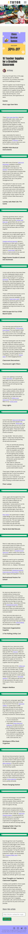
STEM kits (15, 140)
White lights (19, 423)
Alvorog (15, 652)
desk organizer (7, 763)
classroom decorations (18, 420)
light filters (9, 378)
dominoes (5, 279)
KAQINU (5, 169)
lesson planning (11, 779)
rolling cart (22, 666)
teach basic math (14, 299)
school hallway (20, 622)
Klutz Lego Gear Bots (12, 117)
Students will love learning (10, 241)
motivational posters (12, 605)
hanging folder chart (11, 855)
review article (13, 401)
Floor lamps (6, 514)
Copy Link (7, 919)
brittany (10, 70)
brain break (11, 250)
